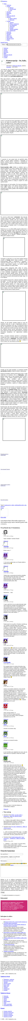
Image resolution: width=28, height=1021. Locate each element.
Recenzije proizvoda (8, 980)
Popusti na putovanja (8, 1012)
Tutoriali (9, 11)
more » (12, 865)
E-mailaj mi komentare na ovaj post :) (11, 895)
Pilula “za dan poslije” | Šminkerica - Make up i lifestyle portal (13, 815)
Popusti (2, 1008)
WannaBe (8, 67)
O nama (8, 21)
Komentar (3, 863)
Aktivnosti (12, 26)
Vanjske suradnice (14, 29)
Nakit (5, 1002)
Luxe (11, 10)
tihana (5, 724)
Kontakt (11, 28)
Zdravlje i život (10, 38)
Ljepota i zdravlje (8, 1011)
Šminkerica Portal (5, 976)
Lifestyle (9, 17)
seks (25, 505)
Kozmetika (6, 997)
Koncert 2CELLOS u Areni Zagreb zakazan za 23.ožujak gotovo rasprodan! (15, 925)
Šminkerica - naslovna (9, 979)
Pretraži (2, 42)
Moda (8, 14)
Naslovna (9, 5)
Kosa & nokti (13, 9)
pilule (12, 505)
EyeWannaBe (7, 662)
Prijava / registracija (14, 23)
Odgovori (6, 541)
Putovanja (12, 19)
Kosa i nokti (9, 37)
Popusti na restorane (8, 1015)
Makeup (11, 7)
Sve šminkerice (13, 25)
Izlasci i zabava (13, 18)
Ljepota (8, 6)
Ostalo (8, 40)
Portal (5, 3)
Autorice (12, 22)
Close (2, 508)
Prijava (6, 42)
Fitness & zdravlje (11, 15)
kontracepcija (7, 505)
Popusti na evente (8, 1016)
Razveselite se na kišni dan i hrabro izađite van (15, 932)
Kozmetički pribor (8, 1005)
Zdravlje (3, 506)
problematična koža (19, 505)
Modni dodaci (7, 1001)
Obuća (5, 1000)
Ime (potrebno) (4, 854)
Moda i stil (9, 36)
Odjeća (5, 998)
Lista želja (12, 944)
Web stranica (4, 861)
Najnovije (6, 996)
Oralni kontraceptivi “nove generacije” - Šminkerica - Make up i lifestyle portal (14, 838)
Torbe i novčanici (8, 1004)
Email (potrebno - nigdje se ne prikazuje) (10, 856)
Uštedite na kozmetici (9, 951)
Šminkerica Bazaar (5, 993)
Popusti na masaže (8, 1014)
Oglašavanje (12, 30)
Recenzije (9, 13)
